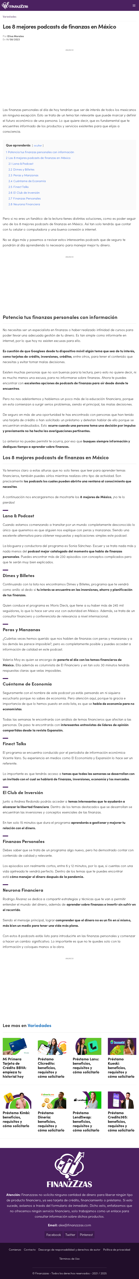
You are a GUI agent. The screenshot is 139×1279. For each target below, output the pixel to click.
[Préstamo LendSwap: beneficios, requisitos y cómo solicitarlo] (87, 1106)
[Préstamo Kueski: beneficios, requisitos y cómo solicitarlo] (122, 1052)
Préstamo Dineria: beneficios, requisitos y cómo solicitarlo (51, 1121)
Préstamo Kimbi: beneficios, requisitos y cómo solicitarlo (16, 1119)
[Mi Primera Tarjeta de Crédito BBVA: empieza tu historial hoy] (17, 1052)
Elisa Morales (15, 36)
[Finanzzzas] (15, 5)
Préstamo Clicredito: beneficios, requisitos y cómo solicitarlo (51, 1067)
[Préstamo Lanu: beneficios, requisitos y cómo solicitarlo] (87, 1052)
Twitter (70, 1234)
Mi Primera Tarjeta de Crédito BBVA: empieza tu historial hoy (14, 1067)
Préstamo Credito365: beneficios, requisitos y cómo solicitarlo (121, 1121)
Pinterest (86, 1234)
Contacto (30, 1249)
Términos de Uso (69, 1258)
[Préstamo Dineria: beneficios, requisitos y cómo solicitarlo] (52, 1106)
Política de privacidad (116, 1249)
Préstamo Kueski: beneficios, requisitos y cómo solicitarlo (121, 1067)
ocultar (38, 145)
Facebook (53, 1234)
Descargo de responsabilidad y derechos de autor (69, 1249)
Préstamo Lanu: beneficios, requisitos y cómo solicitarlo (86, 1065)
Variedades (9, 16)
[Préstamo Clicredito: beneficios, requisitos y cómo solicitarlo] (52, 1052)
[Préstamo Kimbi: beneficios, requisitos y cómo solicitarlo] (17, 1106)
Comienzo (15, 1249)
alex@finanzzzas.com (74, 1225)
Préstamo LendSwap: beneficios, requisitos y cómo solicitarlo (86, 1121)
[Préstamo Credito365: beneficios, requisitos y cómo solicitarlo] (122, 1106)
